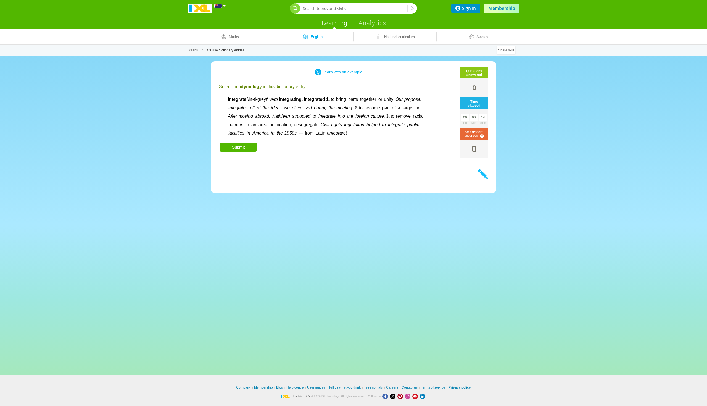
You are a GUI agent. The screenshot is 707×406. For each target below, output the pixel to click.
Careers (392, 387)
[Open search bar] (295, 8)
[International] (220, 6)
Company (243, 387)
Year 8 (193, 50)
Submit (238, 147)
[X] (393, 396)
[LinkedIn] (423, 396)
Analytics (372, 23)
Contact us (410, 387)
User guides (316, 387)
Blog (279, 387)
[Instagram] (408, 396)
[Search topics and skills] (412, 8)
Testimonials (373, 387)
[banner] (200, 8)
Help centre (295, 387)
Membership (501, 8)
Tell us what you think (345, 387)
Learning (334, 23)
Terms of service (433, 387)
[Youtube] (416, 396)
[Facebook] (386, 396)
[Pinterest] (401, 396)
